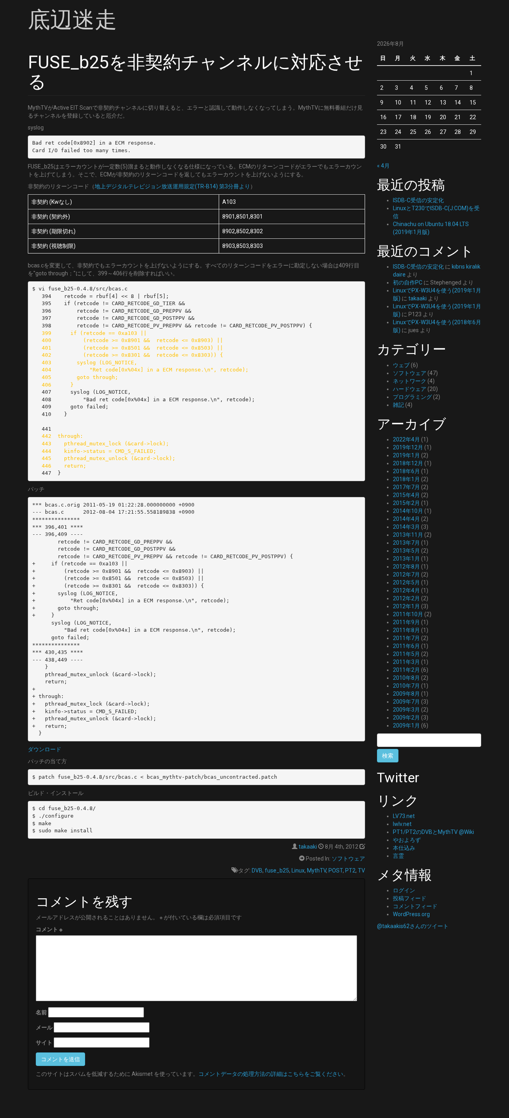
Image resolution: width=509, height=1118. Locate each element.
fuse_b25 (277, 870)
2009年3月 (406, 709)
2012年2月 (406, 598)
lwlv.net (402, 824)
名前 (41, 1012)
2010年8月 (406, 678)
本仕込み (404, 848)
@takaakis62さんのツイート (413, 926)
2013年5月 (406, 550)
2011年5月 (406, 654)
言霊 (398, 856)
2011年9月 (406, 622)
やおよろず (407, 840)
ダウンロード (44, 749)
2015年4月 (406, 495)
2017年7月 (406, 487)
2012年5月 (406, 582)
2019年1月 (406, 455)
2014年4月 (406, 519)
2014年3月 (406, 527)
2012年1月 (406, 606)
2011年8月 (406, 630)
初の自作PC (407, 282)
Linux (298, 870)
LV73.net (404, 816)
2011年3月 (406, 662)
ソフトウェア (348, 858)
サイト (44, 1042)
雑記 (398, 405)
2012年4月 (406, 590)
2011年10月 (408, 614)
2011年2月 (406, 670)
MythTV (316, 870)
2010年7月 (406, 686)
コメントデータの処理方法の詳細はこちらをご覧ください (270, 1074)
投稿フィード (409, 898)
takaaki (308, 846)
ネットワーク (409, 381)
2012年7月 (406, 574)
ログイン (404, 890)
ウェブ (401, 365)
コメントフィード (415, 906)
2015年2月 (406, 503)
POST (335, 870)
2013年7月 (406, 543)
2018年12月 (408, 463)
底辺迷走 (72, 20)
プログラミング (412, 397)
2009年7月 (406, 701)
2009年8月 (406, 694)
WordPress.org (411, 914)
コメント (49, 929)
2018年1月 (406, 479)
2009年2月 (406, 717)
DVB (257, 870)
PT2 (350, 870)
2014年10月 (408, 511)
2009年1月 (406, 725)
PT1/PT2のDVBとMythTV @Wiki (433, 832)
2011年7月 (406, 638)
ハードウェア (409, 389)
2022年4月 (406, 439)
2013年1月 (406, 558)
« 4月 (383, 165)
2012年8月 (406, 566)
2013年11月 (408, 535)
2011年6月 (406, 646)
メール (44, 1027)
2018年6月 (406, 471)
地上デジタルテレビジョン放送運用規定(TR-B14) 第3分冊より (172, 186)
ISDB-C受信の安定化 (418, 200)
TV (361, 870)
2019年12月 (408, 447)
